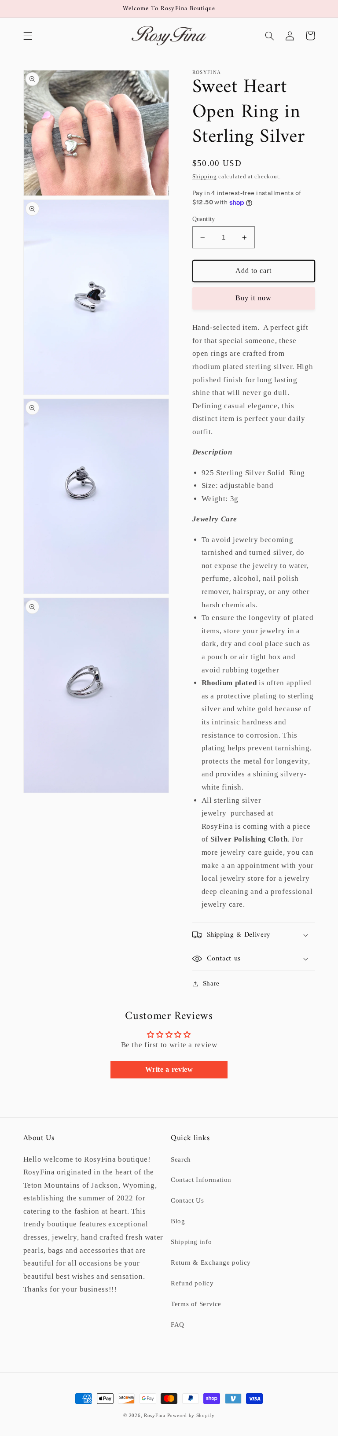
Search (181, 1159)
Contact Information (201, 1179)
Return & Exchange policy (211, 1262)
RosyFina (154, 1415)
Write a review (169, 1069)
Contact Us (187, 1200)
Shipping (204, 177)
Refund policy (192, 1283)
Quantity (203, 219)
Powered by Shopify (191, 1415)
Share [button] (211, 983)
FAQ (177, 1324)
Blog (178, 1221)
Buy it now (253, 298)
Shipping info (191, 1241)
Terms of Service (196, 1303)
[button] (28, 36)
